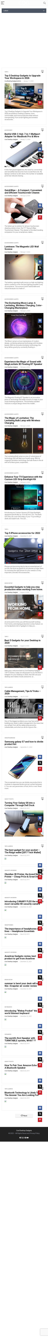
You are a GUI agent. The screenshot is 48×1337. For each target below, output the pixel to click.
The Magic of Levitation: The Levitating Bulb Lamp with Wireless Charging (22, 420)
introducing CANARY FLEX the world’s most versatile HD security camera (24, 902)
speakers (8, 1034)
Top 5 (6, 72)
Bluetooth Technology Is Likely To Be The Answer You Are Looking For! (23, 1093)
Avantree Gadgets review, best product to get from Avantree (20, 957)
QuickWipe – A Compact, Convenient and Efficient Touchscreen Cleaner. (23, 191)
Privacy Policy (35, 1133)
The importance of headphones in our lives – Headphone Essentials (24, 930)
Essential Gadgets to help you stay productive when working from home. (24, 588)
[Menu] (2, 3)
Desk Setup (9, 583)
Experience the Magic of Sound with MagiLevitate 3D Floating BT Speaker (23, 362)
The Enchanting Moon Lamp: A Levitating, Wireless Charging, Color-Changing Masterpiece (23, 305)
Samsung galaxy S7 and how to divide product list (24, 742)
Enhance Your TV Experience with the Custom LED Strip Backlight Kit (23, 478)
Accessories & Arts (11, 186)
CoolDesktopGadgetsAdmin (13, 81)
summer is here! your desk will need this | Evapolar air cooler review (23, 984)
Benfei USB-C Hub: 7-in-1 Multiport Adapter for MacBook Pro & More (22, 135)
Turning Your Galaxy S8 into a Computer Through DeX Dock (20, 804)
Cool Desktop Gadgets (11, 139)
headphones (9, 925)
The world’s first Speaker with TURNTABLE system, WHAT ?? (20, 1039)
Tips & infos (9, 687)
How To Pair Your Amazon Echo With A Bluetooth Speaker (23, 1066)
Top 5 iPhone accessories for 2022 (22, 533)
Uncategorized (10, 738)
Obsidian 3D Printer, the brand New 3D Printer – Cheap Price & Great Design (24, 875)
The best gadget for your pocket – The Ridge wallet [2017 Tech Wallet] (23, 851)
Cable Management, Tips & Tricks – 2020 (23, 692)
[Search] (44, 3)
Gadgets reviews (11, 870)
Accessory (8, 130)
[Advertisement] (24, 40)
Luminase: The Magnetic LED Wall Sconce (22, 247)
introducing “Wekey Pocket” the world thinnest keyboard (21, 1012)
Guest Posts (9, 799)
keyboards (8, 1007)
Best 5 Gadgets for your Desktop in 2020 (23, 641)
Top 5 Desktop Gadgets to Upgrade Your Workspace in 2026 (22, 76)
